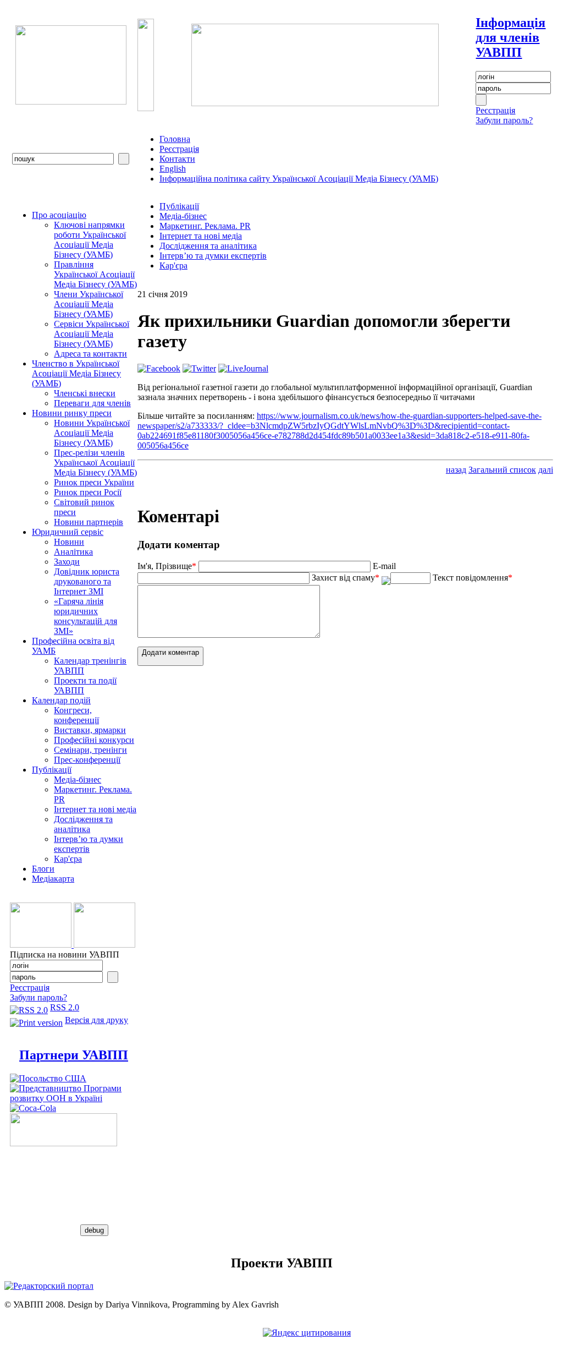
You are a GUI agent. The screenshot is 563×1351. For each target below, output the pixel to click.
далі (545, 469)
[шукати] (123, 159)
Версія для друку (96, 1020)
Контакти (177, 158)
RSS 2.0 (64, 1007)
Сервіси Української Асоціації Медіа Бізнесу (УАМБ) (91, 333)
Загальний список (502, 469)
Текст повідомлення (472, 577)
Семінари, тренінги (90, 749)
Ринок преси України (94, 482)
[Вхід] (481, 100)
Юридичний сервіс (67, 532)
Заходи (67, 561)
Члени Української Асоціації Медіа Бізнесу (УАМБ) (88, 304)
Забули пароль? (504, 120)
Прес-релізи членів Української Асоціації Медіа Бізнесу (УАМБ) (95, 462)
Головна (174, 139)
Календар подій (61, 700)
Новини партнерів (88, 522)
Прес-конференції (87, 759)
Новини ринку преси (72, 413)
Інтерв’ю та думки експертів (88, 844)
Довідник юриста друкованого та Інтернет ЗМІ (86, 581)
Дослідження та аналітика (83, 824)
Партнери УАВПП (73, 1055)
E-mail (384, 566)
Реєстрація (495, 110)
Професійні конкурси (94, 740)
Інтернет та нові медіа (95, 809)
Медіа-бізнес (77, 779)
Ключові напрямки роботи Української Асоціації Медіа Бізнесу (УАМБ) (90, 239)
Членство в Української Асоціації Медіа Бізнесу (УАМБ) (76, 373)
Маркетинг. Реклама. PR (205, 226)
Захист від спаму (345, 577)
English (172, 168)
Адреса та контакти (90, 353)
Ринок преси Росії (88, 492)
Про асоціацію (59, 215)
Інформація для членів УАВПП (510, 37)
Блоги (43, 868)
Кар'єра (68, 858)
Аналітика (73, 551)
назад (456, 469)
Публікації (51, 769)
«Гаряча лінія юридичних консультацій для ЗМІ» (85, 616)
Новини (69, 541)
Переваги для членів (92, 403)
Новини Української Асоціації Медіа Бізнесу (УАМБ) (92, 432)
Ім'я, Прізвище (166, 566)
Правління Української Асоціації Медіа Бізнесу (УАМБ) (95, 274)
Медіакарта (53, 878)
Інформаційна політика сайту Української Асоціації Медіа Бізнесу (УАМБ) (298, 178)
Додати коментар (170, 652)
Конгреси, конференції (76, 715)
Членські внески (84, 393)
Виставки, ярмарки (90, 730)
